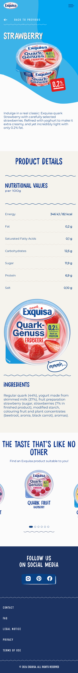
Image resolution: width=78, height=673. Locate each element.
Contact (8, 607)
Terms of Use (12, 650)
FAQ (5, 618)
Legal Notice (12, 629)
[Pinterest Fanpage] (39, 578)
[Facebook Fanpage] (49, 578)
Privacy (8, 639)
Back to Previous (27, 19)
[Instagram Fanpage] (28, 578)
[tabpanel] (39, 494)
